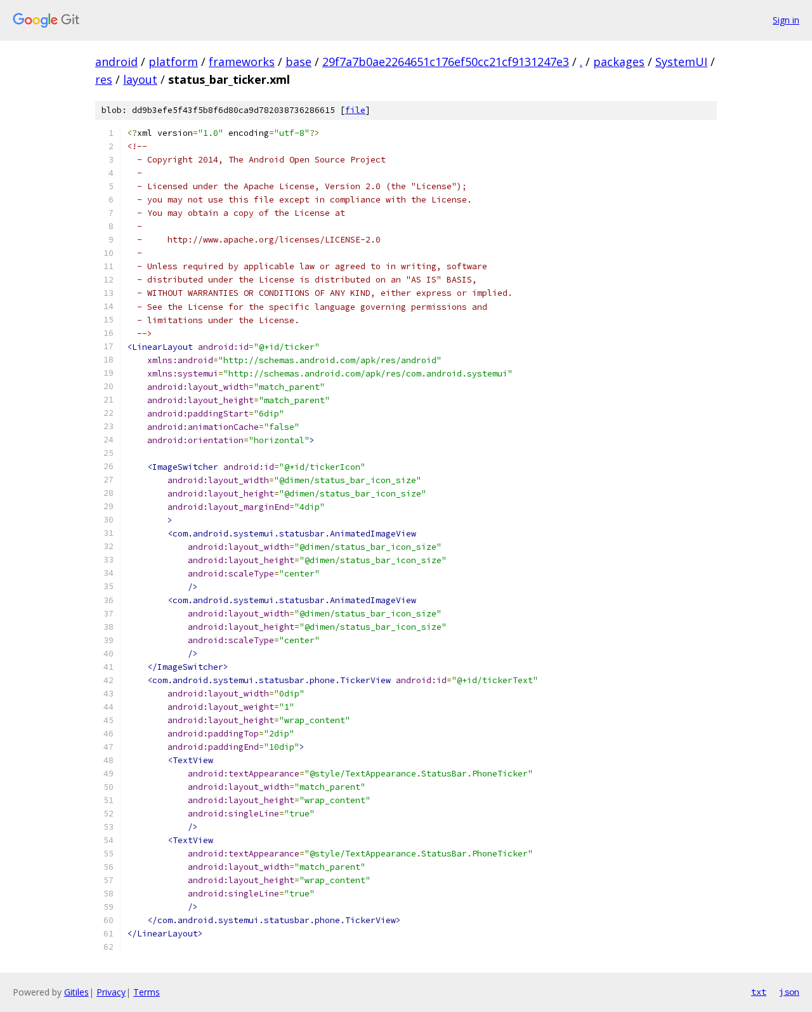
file (355, 110)
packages (619, 61)
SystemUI (681, 61)
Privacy (111, 992)
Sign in (786, 20)
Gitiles (76, 992)
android (116, 61)
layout (140, 79)
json (789, 991)
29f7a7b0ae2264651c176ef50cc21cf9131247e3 (445, 61)
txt (758, 991)
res (103, 79)
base (298, 61)
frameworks (242, 61)
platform (173, 61)
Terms (146, 992)
